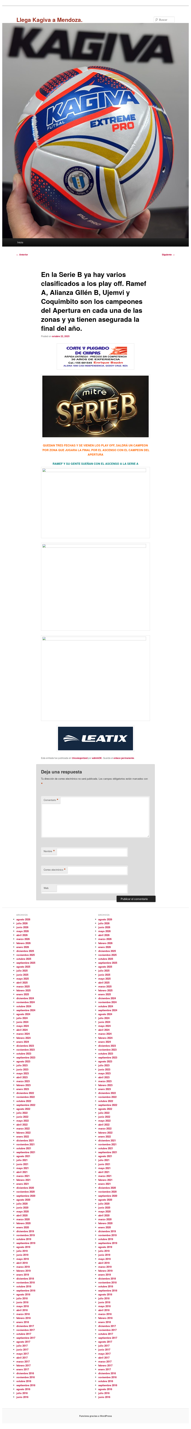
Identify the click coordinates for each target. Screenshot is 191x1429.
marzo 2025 (23, 986)
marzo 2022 (23, 1128)
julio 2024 (22, 1018)
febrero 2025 (23, 990)
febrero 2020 (23, 1223)
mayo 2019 (22, 1259)
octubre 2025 (23, 959)
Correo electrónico (55, 870)
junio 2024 (22, 1022)
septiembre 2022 (25, 1105)
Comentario (51, 800)
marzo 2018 (23, 1314)
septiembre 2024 (25, 1010)
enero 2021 (22, 1184)
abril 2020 (22, 1215)
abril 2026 (22, 935)
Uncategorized (79, 758)
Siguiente (168, 254)
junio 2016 (22, 1397)
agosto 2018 (23, 1294)
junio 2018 (22, 1302)
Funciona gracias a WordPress (95, 1416)
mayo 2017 (22, 1353)
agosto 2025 (23, 966)
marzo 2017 (23, 1361)
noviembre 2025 (25, 955)
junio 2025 (22, 974)
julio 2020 (22, 1203)
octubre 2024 (23, 1006)
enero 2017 (22, 1369)
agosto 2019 (23, 1247)
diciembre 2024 (25, 998)
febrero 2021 (23, 1180)
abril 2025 (22, 982)
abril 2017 (22, 1357)
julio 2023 (22, 1065)
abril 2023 (22, 1077)
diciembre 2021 (25, 1140)
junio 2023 (22, 1069)
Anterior (22, 254)
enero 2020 (22, 1227)
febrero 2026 (23, 943)
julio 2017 (22, 1345)
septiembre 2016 (25, 1385)
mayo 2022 (22, 1120)
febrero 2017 (23, 1365)
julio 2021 (22, 1160)
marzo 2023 (23, 1081)
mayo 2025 (22, 978)
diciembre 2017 (25, 1326)
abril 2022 (22, 1124)
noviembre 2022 (25, 1097)
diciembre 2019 (25, 1231)
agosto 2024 (23, 1014)
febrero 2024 (23, 1038)
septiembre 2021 (25, 1152)
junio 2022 (22, 1116)
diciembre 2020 (25, 1187)
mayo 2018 (22, 1306)
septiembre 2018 (25, 1290)
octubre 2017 (23, 1334)
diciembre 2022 (25, 1093)
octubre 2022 (23, 1101)
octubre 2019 (23, 1239)
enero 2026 (22, 947)
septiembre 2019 (25, 1243)
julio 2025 (22, 970)
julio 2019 (22, 1251)
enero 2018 (22, 1322)
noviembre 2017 (25, 1330)
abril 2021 (22, 1172)
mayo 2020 (22, 1211)
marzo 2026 (23, 939)
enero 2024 (22, 1041)
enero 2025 (22, 994)
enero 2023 (22, 1089)
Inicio (20, 242)
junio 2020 (22, 1207)
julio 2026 (22, 923)
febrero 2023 (23, 1085)
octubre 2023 (23, 1053)
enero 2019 (22, 1274)
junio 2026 (22, 927)
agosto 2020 (23, 1199)
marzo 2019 (23, 1266)
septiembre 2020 (25, 1195)
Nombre (49, 851)
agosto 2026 (23, 919)
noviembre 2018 (25, 1282)
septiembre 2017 (25, 1337)
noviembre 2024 (25, 1002)
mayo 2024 (22, 1026)
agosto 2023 (23, 1061)
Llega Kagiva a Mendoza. (49, 20)
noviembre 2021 (25, 1144)
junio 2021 (22, 1164)
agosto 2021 (23, 1156)
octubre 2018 (23, 1286)
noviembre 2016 (25, 1377)
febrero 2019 (23, 1270)
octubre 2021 (23, 1148)
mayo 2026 (22, 931)
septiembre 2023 (25, 1057)
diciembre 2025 (25, 951)
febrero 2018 (23, 1318)
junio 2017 (22, 1349)
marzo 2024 (23, 1033)
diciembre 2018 (25, 1278)
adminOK (97, 758)
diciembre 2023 (25, 1045)
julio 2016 (22, 1393)
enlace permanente (124, 758)
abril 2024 (22, 1030)
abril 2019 (22, 1263)
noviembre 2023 (25, 1049)
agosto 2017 (23, 1341)
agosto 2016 (23, 1389)
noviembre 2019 (25, 1235)
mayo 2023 (22, 1073)
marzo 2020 (23, 1219)
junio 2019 (22, 1255)
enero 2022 (22, 1136)
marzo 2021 (23, 1176)
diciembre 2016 (25, 1373)
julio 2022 (22, 1112)
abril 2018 (22, 1310)
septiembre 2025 (25, 962)
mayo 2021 (22, 1168)
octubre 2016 (23, 1381)
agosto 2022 (23, 1109)
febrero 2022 (23, 1132)
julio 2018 (22, 1298)
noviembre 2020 (25, 1191)
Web (46, 888)
